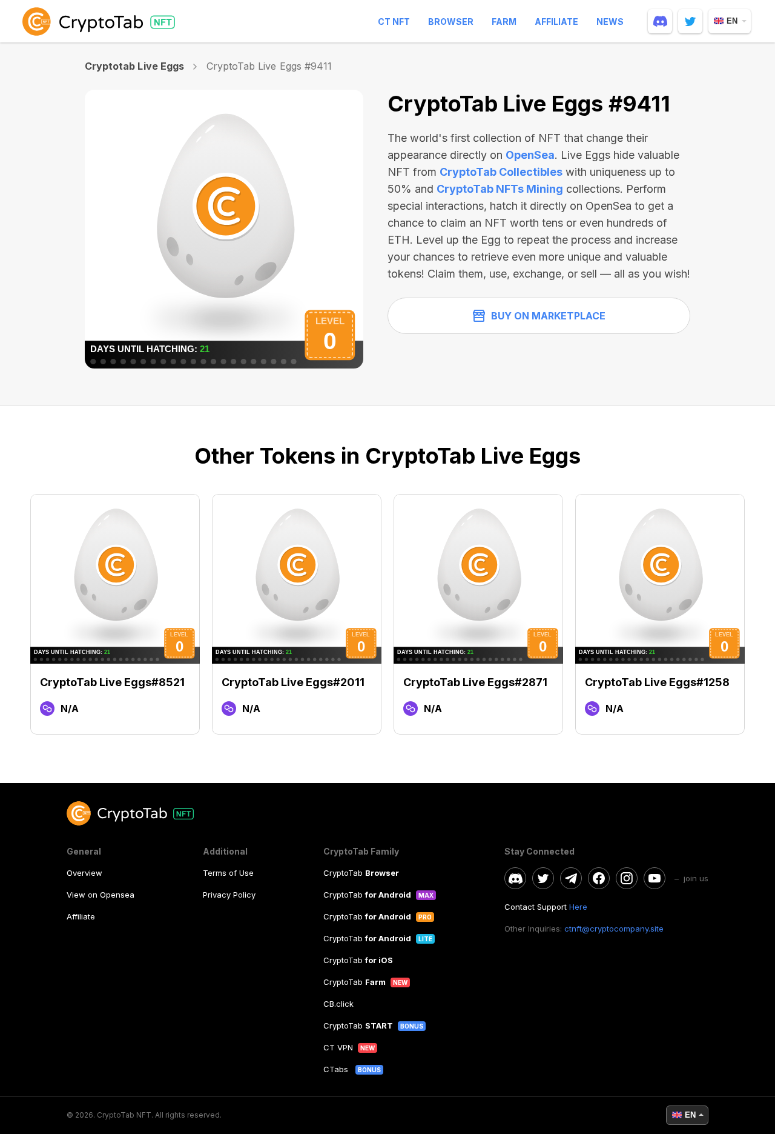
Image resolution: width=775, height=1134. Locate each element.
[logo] (101, 21)
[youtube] (654, 878)
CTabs (337, 1069)
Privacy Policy (229, 894)
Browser (450, 21)
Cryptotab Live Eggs (134, 66)
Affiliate (556, 21)
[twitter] (690, 21)
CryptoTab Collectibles (501, 171)
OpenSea (530, 154)
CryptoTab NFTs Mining (500, 188)
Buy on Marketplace (548, 316)
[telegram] (571, 878)
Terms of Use (228, 873)
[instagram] (627, 878)
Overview (84, 873)
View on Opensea (100, 894)
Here (578, 907)
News (610, 21)
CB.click (338, 1004)
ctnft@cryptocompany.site (614, 928)
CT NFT (394, 21)
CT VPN (338, 1047)
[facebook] (599, 878)
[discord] (660, 21)
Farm (504, 21)
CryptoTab (361, 873)
